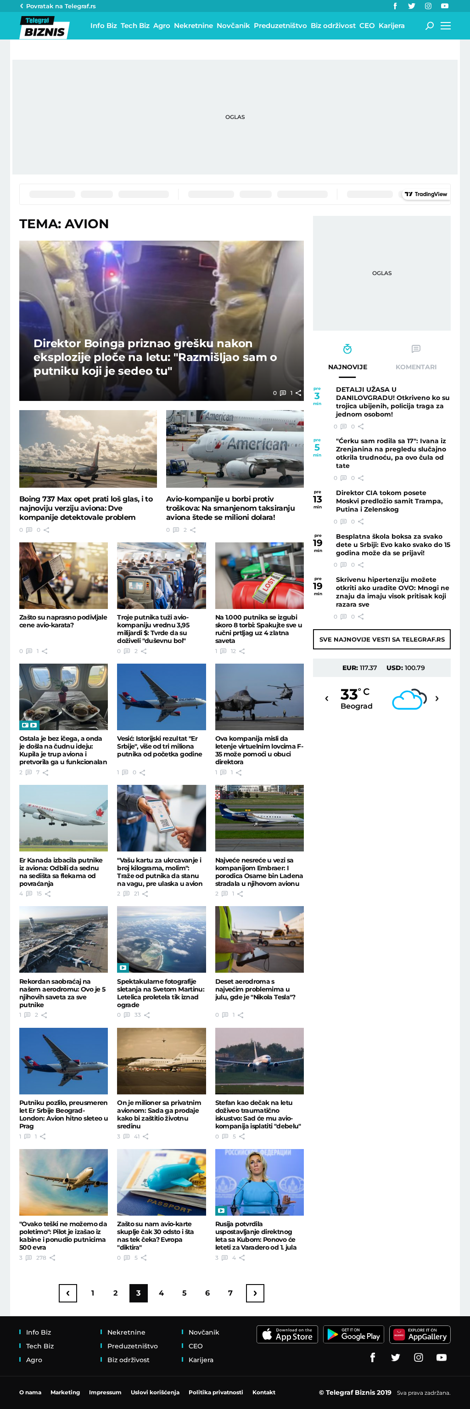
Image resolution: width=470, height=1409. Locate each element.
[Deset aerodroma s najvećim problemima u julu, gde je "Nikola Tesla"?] (259, 939)
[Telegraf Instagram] (428, 6)
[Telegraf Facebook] (395, 6)
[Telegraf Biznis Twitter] (412, 6)
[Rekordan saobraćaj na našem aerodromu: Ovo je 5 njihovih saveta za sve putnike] (63, 939)
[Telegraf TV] (445, 6)
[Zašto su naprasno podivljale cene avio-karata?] (63, 575)
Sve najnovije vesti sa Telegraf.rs (382, 639)
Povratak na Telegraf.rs (61, 6)
